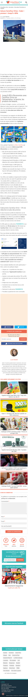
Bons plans (11, 7)
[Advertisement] (14, 57)
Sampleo (18, 665)
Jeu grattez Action (6, 691)
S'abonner (23, 339)
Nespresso (11, 663)
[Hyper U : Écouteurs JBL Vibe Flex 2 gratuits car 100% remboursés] (14, 411)
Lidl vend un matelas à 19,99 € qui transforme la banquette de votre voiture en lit (14, 468)
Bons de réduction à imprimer (8, 687)
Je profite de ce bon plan (14, 331)
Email (2, 521)
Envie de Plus (15, 655)
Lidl (19, 660)
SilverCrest (12, 668)
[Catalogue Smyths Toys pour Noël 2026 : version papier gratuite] (14, 484)
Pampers (5, 665)
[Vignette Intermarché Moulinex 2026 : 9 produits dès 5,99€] (14, 448)
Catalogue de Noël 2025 (7, 690)
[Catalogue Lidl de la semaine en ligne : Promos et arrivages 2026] (14, 430)
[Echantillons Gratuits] (14, 3)
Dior (10, 655)
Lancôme (5, 660)
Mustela (5, 663)
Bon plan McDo (5, 688)
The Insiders (13, 660)
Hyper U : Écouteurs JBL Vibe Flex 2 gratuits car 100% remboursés (14, 414)
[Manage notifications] (3, 694)
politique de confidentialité (8, 498)
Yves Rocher (6, 670)
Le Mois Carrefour (18, 145)
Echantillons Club (4, 7)
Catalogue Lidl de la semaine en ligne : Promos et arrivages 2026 (14, 432)
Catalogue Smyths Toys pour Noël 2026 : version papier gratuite (14, 486)
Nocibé (18, 663)
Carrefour (23, 85)
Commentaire (5, 501)
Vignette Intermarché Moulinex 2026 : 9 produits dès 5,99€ (14, 450)
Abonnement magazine (14, 587)
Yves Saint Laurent (16, 670)
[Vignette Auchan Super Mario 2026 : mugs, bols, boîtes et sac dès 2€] (14, 393)
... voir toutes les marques (9, 673)
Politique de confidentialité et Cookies (20, 695)
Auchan (5, 652)
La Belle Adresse (18, 658)
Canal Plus (18, 652)
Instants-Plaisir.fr (7, 658)
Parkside (12, 665)
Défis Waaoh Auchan (6, 685)
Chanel (5, 655)
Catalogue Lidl (5, 684)
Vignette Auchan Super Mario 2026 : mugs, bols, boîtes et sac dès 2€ (14, 396)
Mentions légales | (9, 695)
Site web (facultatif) (6, 526)
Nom (2, 516)
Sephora (5, 668)
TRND (17, 668)
